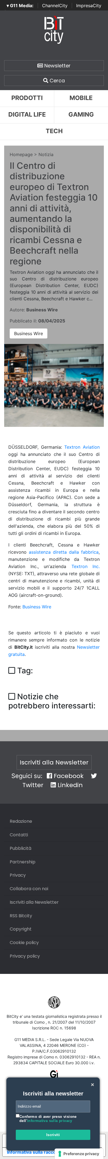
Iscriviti (53, 1135)
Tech (54, 131)
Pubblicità (20, 848)
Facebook (68, 776)
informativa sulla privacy (49, 1121)
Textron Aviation (82, 447)
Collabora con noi (29, 888)
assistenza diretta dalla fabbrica (64, 552)
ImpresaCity (88, 5)
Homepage (21, 154)
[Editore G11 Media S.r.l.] (54, 1076)
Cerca (56, 80)
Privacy (18, 875)
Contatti (19, 835)
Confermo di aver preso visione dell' (48, 1119)
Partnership (22, 862)
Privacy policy (25, 956)
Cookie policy (24, 942)
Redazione (21, 821)
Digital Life (27, 114)
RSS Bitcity (21, 916)
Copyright (21, 929)
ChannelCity (55, 5)
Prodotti (27, 97)
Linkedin (69, 785)
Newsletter (57, 65)
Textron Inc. (85, 566)
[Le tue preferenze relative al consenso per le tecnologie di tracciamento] (79, 1154)
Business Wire (28, 333)
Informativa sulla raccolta (34, 1152)
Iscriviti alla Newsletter (54, 762)
